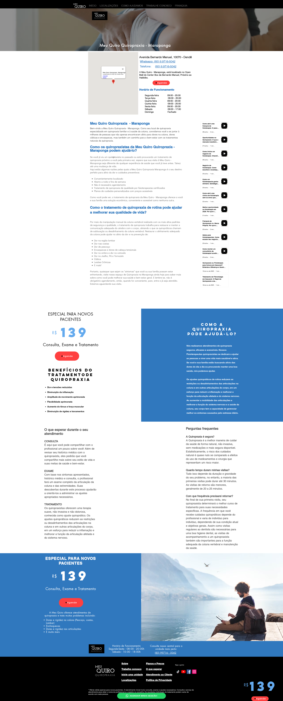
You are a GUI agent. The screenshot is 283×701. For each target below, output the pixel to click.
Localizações (128, 680)
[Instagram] (194, 672)
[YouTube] (183, 672)
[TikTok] (178, 672)
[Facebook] (189, 672)
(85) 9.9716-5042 (165, 66)
